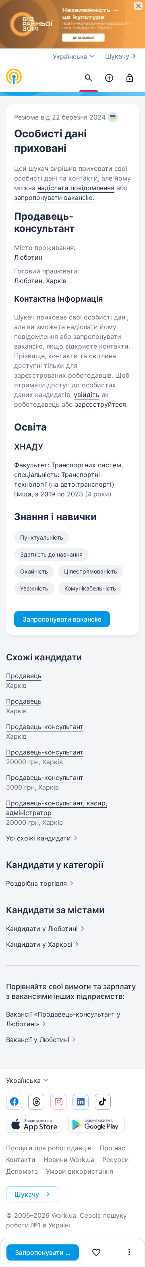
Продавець (23, 676)
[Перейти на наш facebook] (14, 1102)
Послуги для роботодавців (48, 1148)
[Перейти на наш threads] (36, 1102)
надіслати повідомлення (75, 188)
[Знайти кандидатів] (88, 78)
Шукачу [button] (26, 1194)
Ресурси (115, 1160)
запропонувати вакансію (53, 197)
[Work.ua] (14, 77)
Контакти (20, 1160)
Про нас (112, 1148)
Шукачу (117, 56)
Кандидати (42, 929)
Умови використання (79, 1171)
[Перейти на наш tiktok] (103, 1102)
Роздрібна (36, 883)
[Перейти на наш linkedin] (80, 1102)
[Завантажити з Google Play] (96, 1124)
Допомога (22, 1171)
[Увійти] (129, 78)
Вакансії (37, 1040)
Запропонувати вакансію (47, 1252)
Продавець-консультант (44, 727)
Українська (23, 1080)
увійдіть (86, 395)
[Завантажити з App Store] (34, 1124)
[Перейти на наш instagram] (58, 1102)
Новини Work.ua (69, 1160)
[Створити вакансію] (109, 78)
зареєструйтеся (100, 404)
